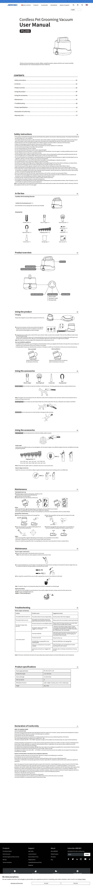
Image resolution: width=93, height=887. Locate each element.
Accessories (44, 5)
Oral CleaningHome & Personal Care (11, 856)
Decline (75, 883)
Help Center (30, 851)
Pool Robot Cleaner (7, 851)
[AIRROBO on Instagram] (82, 859)
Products (35, 5)
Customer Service (32, 854)
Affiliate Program (54, 854)
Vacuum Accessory (7, 862)
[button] (25, 1)
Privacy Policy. (82, 879)
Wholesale (53, 856)
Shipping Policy (31, 859)
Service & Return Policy (33, 856)
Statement (30, 865)
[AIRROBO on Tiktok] (89, 859)
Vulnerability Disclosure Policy (35, 862)
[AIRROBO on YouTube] (86, 859)
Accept (46, 883)
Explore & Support (64, 5)
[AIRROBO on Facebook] (70, 859)
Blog (52, 859)
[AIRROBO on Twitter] (74, 859)
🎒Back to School (26, 5)
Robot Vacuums (6, 854)
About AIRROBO (54, 851)
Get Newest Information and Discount (76, 851)
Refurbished (54, 5)
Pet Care (4, 859)
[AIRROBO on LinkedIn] (78, 859)
